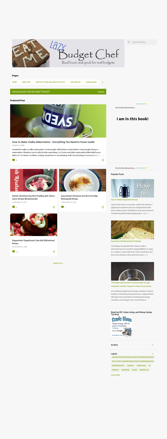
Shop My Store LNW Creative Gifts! (50, 82)
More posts (58, 263)
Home (14, 82)
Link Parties (75, 82)
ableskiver (125, 370)
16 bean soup (141, 365)
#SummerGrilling (118, 365)
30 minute (115, 370)
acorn (134, 370)
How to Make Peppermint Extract (124, 200)
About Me (26, 82)
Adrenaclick (144, 370)
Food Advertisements (124, 108)
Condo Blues (91, 82)
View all (101, 92)
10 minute (130, 365)
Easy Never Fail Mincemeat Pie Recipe (126, 241)
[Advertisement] (73, 17)
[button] (102, 160)
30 (149, 365)
